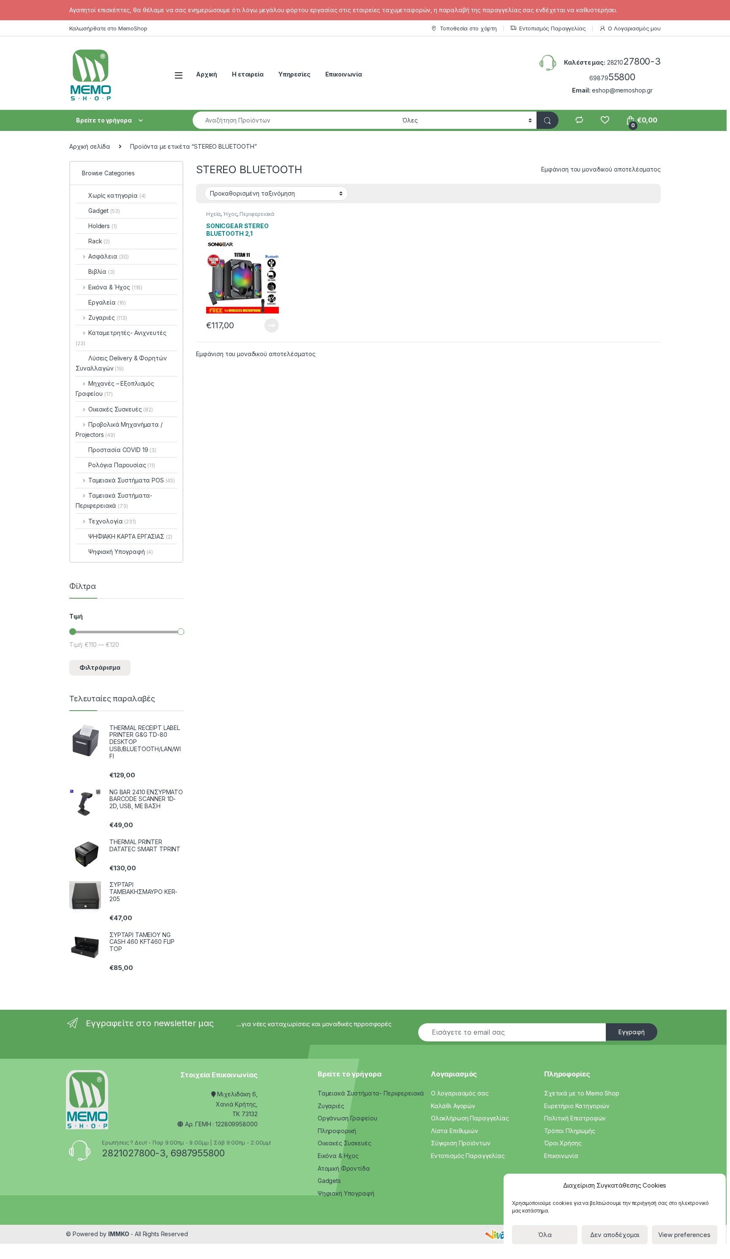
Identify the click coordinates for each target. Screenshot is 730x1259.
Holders (102, 225)
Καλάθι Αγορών (453, 1105)
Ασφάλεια (108, 256)
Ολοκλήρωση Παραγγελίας (470, 1118)
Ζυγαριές (107, 317)
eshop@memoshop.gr (622, 90)
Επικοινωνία (343, 74)
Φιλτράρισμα (99, 667)
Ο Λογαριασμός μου (634, 28)
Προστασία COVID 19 (122, 449)
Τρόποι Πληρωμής (569, 1130)
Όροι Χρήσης (562, 1143)
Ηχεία (213, 214)
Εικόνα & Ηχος (338, 1155)
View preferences (684, 1235)
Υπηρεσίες (294, 74)
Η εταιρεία (248, 74)
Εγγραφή (631, 1032)
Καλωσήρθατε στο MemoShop (108, 28)
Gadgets (329, 1180)
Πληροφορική (337, 1130)
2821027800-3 (134, 1152)
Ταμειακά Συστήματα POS (131, 480)
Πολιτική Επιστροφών (575, 1118)
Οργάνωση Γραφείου (347, 1118)
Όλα (545, 1235)
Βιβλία (101, 271)
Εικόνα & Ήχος (115, 287)
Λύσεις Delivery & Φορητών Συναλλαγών (121, 363)
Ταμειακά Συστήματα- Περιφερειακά (114, 500)
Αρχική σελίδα (89, 146)
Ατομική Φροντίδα (344, 1168)
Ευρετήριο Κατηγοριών (577, 1105)
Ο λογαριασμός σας (460, 1093)
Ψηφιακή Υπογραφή (120, 551)
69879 (612, 78)
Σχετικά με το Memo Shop (581, 1093)
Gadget (104, 210)
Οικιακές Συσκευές (120, 409)
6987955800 (198, 1152)
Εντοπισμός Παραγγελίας (552, 28)
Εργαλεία (107, 302)
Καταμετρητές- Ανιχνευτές (121, 337)
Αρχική (206, 74)
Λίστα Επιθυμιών (454, 1130)
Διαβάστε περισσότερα (260, 325)
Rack (99, 241)
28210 (634, 62)
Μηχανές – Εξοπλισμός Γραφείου (115, 388)
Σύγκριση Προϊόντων (460, 1143)
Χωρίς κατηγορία (117, 195)
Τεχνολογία (112, 521)
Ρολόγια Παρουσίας (121, 465)
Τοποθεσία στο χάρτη (468, 28)
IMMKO (118, 1233)
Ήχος (230, 214)
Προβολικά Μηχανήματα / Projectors (119, 429)
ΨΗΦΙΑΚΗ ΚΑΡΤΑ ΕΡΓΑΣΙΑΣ (130, 536)
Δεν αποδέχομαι (615, 1235)
